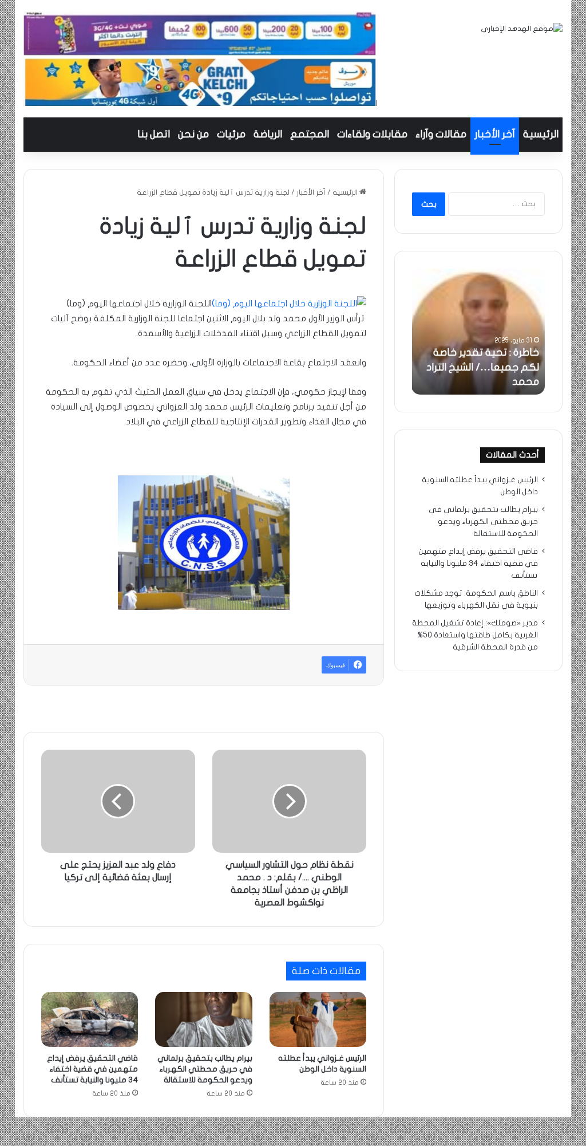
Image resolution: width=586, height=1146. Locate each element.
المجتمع (309, 134)
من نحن (193, 134)
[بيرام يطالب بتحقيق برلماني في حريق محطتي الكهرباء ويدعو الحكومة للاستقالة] (203, 1019)
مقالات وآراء (440, 134)
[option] (478, 332)
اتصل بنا (153, 134)
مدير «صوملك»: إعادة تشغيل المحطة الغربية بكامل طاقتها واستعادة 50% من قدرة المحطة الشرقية (475, 635)
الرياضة (268, 134)
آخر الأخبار (494, 134)
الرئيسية (541, 134)
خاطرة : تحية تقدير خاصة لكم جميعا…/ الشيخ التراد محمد (482, 367)
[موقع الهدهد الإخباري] (522, 29)
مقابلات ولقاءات (372, 134)
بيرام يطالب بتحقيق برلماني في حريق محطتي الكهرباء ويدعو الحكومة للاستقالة (204, 1069)
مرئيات (231, 134)
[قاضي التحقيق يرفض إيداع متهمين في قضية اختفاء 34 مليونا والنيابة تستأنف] (89, 1019)
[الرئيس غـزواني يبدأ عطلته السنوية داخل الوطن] (318, 1019)
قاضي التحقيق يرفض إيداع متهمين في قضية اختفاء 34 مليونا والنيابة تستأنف (92, 1069)
